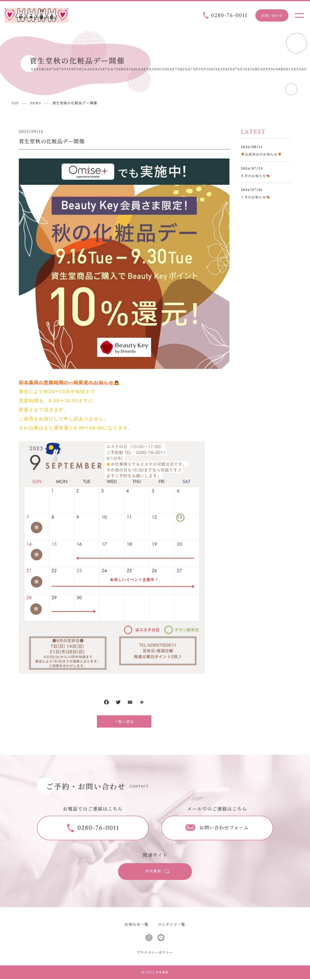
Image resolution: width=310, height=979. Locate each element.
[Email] (130, 703)
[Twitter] (118, 703)
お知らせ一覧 (137, 924)
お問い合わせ (272, 15)
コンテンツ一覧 (171, 924)
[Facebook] (106, 703)
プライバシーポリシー (155, 952)
